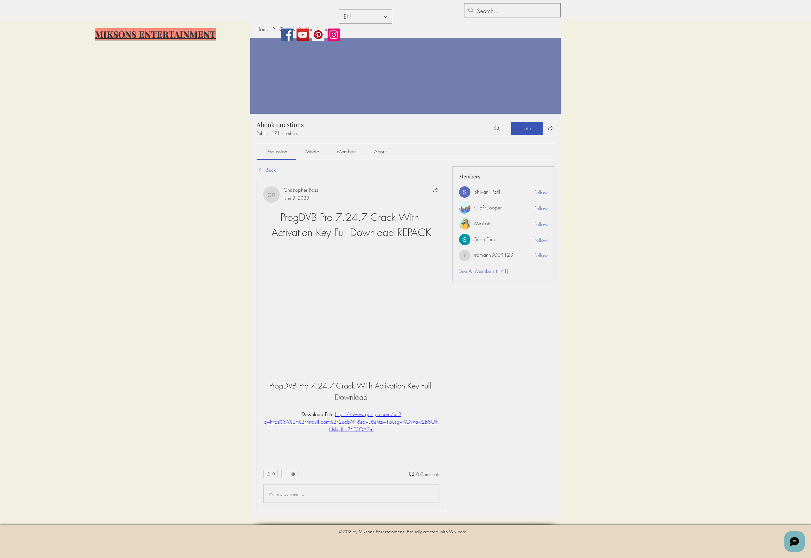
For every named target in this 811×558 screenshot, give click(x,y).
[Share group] (550, 128)
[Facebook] (287, 35)
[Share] (435, 190)
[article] (351, 346)
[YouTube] (303, 35)
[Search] (497, 128)
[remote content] (351, 302)
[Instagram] (334, 35)
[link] (276, 151)
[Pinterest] (318, 35)
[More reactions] (289, 474)
